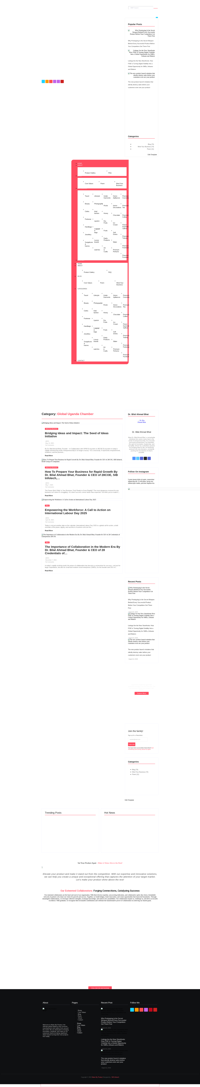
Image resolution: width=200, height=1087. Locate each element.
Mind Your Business (119, 184)
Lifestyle (97, 196)
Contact (81, 360)
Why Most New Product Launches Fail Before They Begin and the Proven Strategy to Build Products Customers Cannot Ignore (129, 838)
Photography (98, 303)
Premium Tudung (125, 237)
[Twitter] (47, 81)
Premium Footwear (125, 247)
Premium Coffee (125, 216)
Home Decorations (117, 306)
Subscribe (132, 744)
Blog (80, 276)
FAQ (109, 173)
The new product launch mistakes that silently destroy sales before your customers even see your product (140, 84)
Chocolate (116, 215)
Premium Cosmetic (125, 197)
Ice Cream (115, 224)
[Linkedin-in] (50, 81)
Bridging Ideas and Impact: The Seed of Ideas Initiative (77, 435)
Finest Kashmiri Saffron (125, 226)
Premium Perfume (116, 250)
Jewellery (88, 234)
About (80, 265)
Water (115, 242)
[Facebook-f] (43, 81)
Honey (106, 213)
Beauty (87, 204)
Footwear (88, 219)
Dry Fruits (106, 222)
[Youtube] (62, 81)
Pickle (106, 205)
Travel (87, 196)
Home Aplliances (116, 197)
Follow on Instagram (100, 988)
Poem (103, 183)
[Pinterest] (58, 81)
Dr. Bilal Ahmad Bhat (141, 432)
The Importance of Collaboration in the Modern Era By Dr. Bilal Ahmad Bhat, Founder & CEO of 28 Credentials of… (82, 550)
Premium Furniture (125, 256)
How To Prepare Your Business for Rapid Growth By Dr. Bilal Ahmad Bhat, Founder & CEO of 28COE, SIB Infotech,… (81, 475)
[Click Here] (157, 17)
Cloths (87, 211)
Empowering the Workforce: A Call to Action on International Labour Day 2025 (78, 511)
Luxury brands (96, 241)
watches (97, 250)
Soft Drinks (115, 233)
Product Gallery (90, 173)
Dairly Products (107, 239)
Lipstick (96, 221)
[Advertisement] (100, 384)
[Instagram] (54, 81)
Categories (82, 289)
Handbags (88, 227)
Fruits (106, 230)
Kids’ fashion (96, 212)
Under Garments (107, 197)
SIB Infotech (115, 1077)
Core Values (89, 183)
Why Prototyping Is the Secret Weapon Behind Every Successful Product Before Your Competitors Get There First (141, 43)
